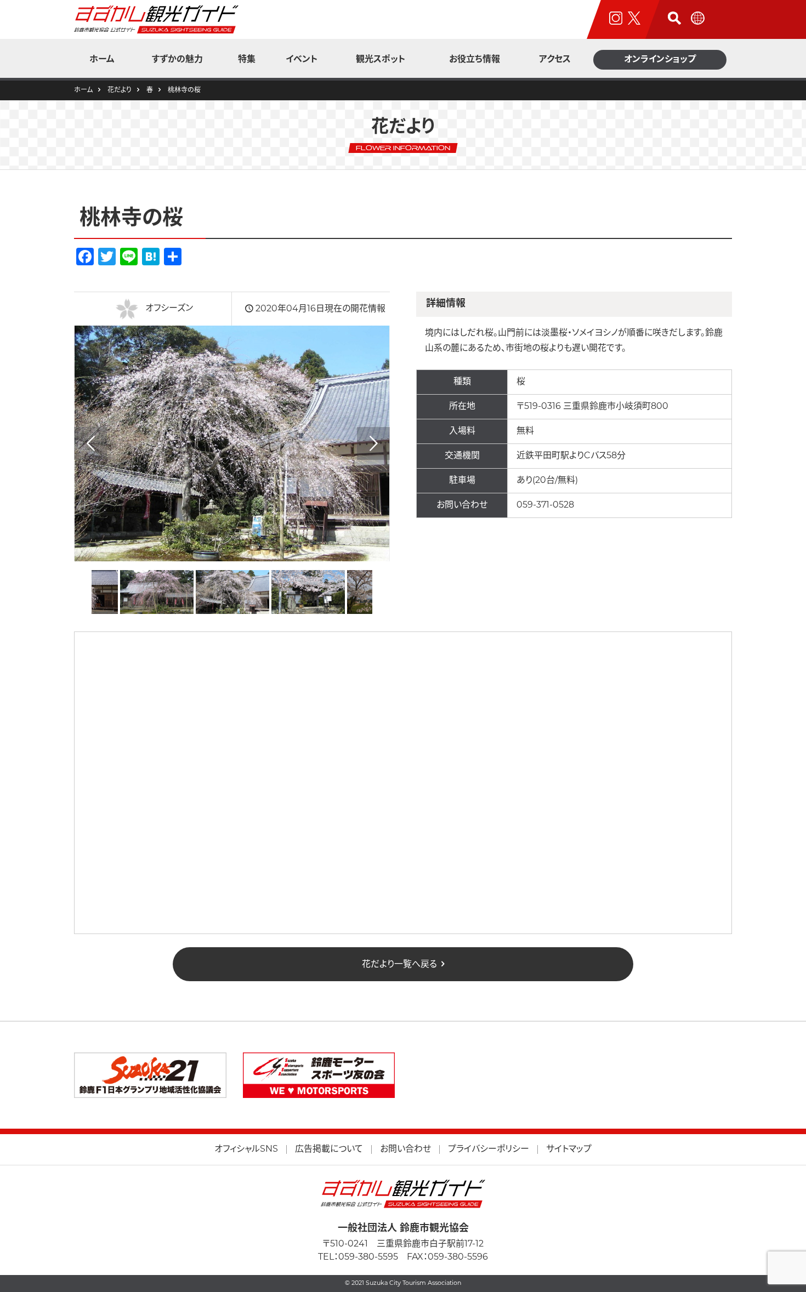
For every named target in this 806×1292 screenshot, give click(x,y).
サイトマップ (569, 1149)
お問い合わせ (405, 1149)
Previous (90, 443)
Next (373, 443)
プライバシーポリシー (488, 1149)
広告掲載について (329, 1149)
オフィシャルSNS (246, 1149)
